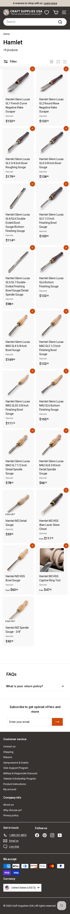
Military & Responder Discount (20, 773)
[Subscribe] (57, 722)
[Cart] (55, 12)
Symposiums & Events (15, 762)
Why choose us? (12, 810)
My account (9, 789)
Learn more (50, 3)
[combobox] (35, 22)
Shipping (8, 751)
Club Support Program (15, 767)
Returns (7, 757)
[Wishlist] (46, 12)
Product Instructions (14, 784)
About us (8, 804)
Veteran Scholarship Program (19, 778)
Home (6, 34)
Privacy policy (10, 815)
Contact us (9, 746)
